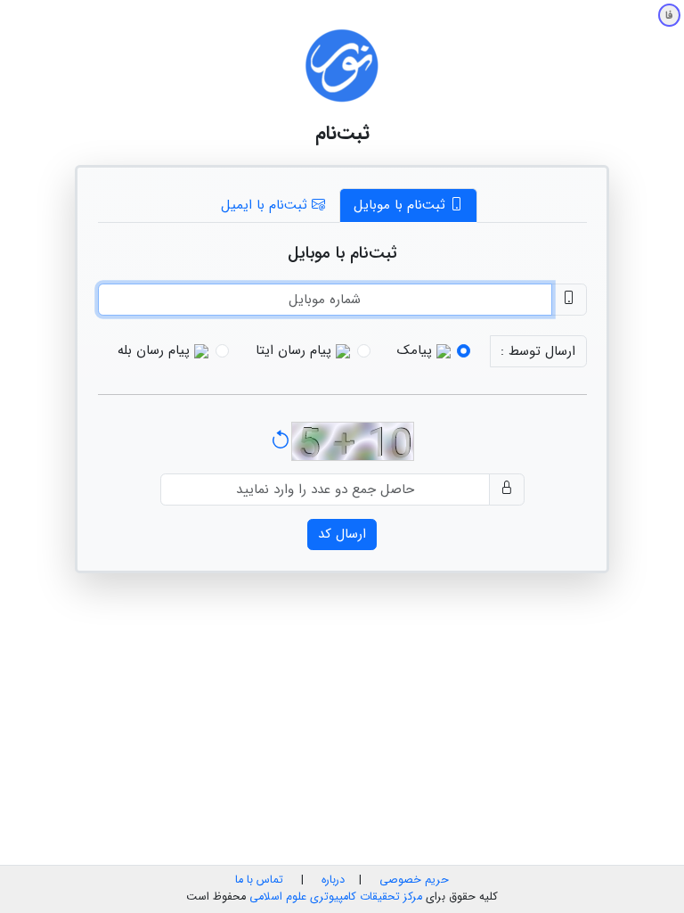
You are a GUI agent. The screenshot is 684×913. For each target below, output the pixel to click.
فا (669, 15)
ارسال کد (342, 534)
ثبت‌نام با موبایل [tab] (402, 205)
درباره (331, 880)
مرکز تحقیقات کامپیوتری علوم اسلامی (335, 897)
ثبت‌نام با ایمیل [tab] (266, 205)
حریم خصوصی (414, 880)
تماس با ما (259, 880)
